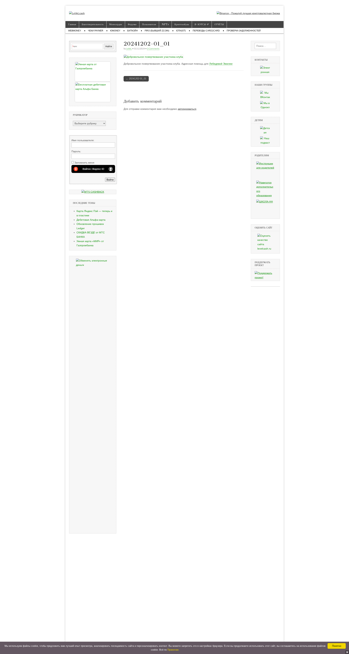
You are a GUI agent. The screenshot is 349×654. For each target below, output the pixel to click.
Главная (72, 24)
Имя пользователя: (82, 140)
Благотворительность (93, 24)
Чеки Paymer (95, 30)
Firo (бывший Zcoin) (157, 30)
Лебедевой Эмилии (220, 63)
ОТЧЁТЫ (219, 24)
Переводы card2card (206, 30)
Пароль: (76, 151)
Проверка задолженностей (244, 30)
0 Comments (153, 48)
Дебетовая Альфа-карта (91, 219)
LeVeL (129, 48)
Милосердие (115, 24)
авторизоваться (187, 108)
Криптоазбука (181, 24)
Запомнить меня (84, 162)
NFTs (165, 24)
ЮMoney (115, 30)
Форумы (132, 24)
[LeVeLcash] (76, 11)
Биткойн (132, 30)
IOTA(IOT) (181, 30)
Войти (110, 179)
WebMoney (74, 30)
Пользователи (149, 24)
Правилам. (173, 649)
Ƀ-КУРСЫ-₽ (202, 24)
